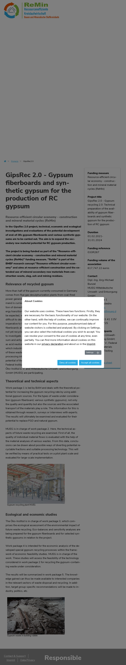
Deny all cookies (67, 362)
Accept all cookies (90, 362)
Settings (90, 352)
